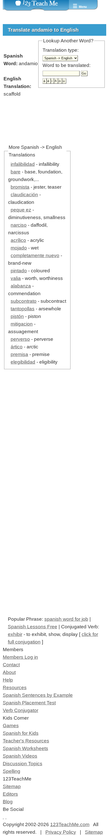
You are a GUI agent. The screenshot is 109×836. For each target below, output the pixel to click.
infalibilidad (23, 164)
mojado (19, 248)
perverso (20, 339)
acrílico (18, 240)
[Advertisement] (54, 446)
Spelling (11, 771)
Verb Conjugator (20, 710)
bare (16, 171)
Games (11, 725)
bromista (20, 187)
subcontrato (24, 301)
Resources (15, 687)
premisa (19, 354)
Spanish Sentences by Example (38, 695)
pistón (17, 316)
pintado (19, 270)
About (9, 672)
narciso (19, 225)
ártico (17, 346)
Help (8, 680)
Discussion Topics (22, 763)
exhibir (15, 634)
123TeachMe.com (69, 824)
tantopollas (22, 308)
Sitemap (12, 786)
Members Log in (20, 657)
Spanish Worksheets (25, 748)
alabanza (21, 286)
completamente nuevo (35, 255)
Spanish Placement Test (29, 702)
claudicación (24, 194)
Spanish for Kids (21, 733)
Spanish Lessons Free (32, 626)
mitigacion (22, 324)
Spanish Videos (20, 756)
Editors (10, 794)
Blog (8, 801)
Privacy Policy (60, 832)
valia (16, 278)
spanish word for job (66, 619)
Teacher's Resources (26, 740)
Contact (11, 664)
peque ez (21, 209)
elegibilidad (23, 362)
